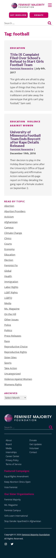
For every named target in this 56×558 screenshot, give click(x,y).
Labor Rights (11, 287)
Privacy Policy (12, 460)
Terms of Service (13, 464)
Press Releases (12, 335)
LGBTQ (8, 298)
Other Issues (11, 319)
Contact (33, 452)
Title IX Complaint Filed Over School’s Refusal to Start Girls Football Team (27, 59)
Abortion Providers (14, 211)
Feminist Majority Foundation (36, 534)
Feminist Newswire (21, 68)
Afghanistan (11, 222)
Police (7, 325)
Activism (9, 216)
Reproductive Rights (15, 352)
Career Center (12, 456)
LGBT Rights (11, 292)
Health (8, 276)
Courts (8, 243)
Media (7, 303)
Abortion (9, 206)
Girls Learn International (16, 515)
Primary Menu (50, 5)
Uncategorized (12, 373)
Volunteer (34, 448)
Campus (8, 227)
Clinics (7, 238)
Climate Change (13, 233)
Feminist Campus (12, 510)
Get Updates (35, 444)
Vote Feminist (10, 487)
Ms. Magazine (12, 308)
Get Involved (18, 15)
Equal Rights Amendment (16, 476)
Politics (8, 330)
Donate (39, 15)
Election (8, 260)
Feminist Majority (12, 499)
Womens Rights (13, 384)
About (9, 440)
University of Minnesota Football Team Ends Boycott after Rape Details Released (25, 139)
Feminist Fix (11, 265)
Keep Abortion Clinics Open (17, 481)
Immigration (11, 281)
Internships (11, 452)
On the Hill (10, 314)
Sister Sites (10, 357)
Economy (9, 249)
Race (7, 341)
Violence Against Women (18, 379)
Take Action (10, 368)
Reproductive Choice (16, 346)
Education (17, 48)
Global (7, 270)
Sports (7, 362)
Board (9, 444)
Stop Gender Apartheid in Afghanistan (22, 521)
